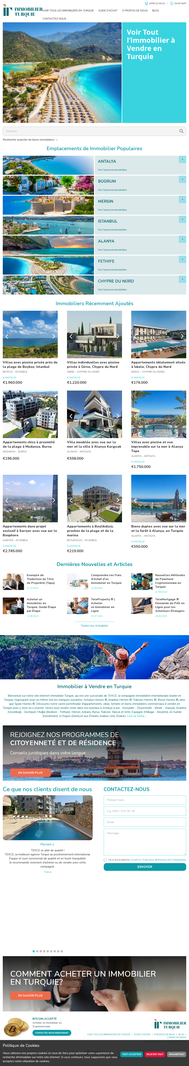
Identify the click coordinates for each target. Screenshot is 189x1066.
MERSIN (105, 201)
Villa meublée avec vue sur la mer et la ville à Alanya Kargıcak (94, 444)
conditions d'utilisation (142, 859)
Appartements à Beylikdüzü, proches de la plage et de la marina (90, 530)
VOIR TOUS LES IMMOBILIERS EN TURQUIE (68, 10)
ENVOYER (145, 866)
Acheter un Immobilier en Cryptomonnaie (47, 1024)
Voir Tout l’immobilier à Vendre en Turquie (151, 44)
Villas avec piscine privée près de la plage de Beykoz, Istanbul (30, 364)
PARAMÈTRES (176, 1054)
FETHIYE (106, 261)
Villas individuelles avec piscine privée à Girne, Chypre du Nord (93, 364)
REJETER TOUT (155, 1054)
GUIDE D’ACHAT (108, 10)
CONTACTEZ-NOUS (54, 18)
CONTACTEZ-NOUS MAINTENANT (51, 1033)
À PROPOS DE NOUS (135, 10)
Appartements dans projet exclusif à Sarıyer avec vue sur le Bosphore (30, 530)
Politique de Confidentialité (172, 859)
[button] (33, 951)
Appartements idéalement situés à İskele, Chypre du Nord (158, 364)
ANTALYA (107, 161)
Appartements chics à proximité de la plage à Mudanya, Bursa (29, 444)
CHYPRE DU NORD (116, 281)
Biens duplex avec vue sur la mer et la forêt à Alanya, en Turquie (158, 528)
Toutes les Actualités (94, 626)
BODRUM (107, 181)
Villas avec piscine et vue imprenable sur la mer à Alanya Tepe (157, 446)
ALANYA (106, 241)
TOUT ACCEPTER (131, 1054)
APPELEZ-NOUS (157, 3)
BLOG (155, 10)
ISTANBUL (108, 221)
